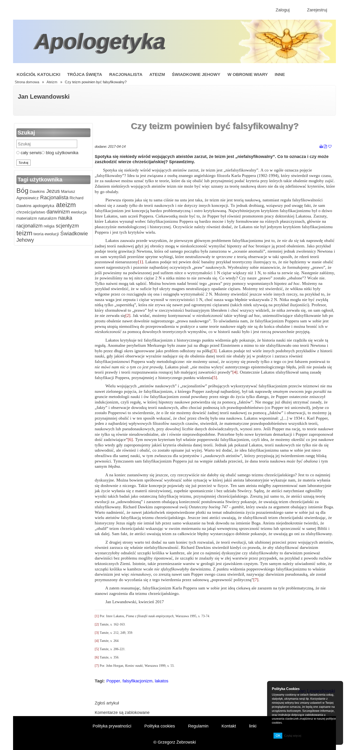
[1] (140, 261)
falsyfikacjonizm (137, 680)
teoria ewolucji (45, 234)
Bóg (22, 190)
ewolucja (78, 212)
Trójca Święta (84, 74)
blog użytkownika (61, 152)
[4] (234, 372)
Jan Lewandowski (44, 96)
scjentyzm (66, 226)
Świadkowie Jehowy (196, 74)
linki (252, 725)
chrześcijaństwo (30, 212)
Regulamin (198, 725)
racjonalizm (29, 226)
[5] (214, 377)
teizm (24, 233)
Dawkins (36, 191)
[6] (130, 439)
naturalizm (47, 218)
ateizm (65, 204)
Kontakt (229, 725)
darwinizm (57, 212)
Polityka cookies (159, 725)
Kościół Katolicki (38, 74)
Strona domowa (27, 82)
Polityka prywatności (112, 725)
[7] (255, 579)
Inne (280, 74)
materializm (26, 218)
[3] (214, 350)
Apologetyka (100, 41)
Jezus (52, 191)
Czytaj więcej (292, 735)
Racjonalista (125, 74)
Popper (113, 680)
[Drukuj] (321, 147)
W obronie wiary (247, 74)
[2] (127, 315)
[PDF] (325, 147)
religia (48, 226)
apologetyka (43, 206)
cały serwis (30, 152)
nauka (64, 218)
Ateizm (157, 74)
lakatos (161, 680)
